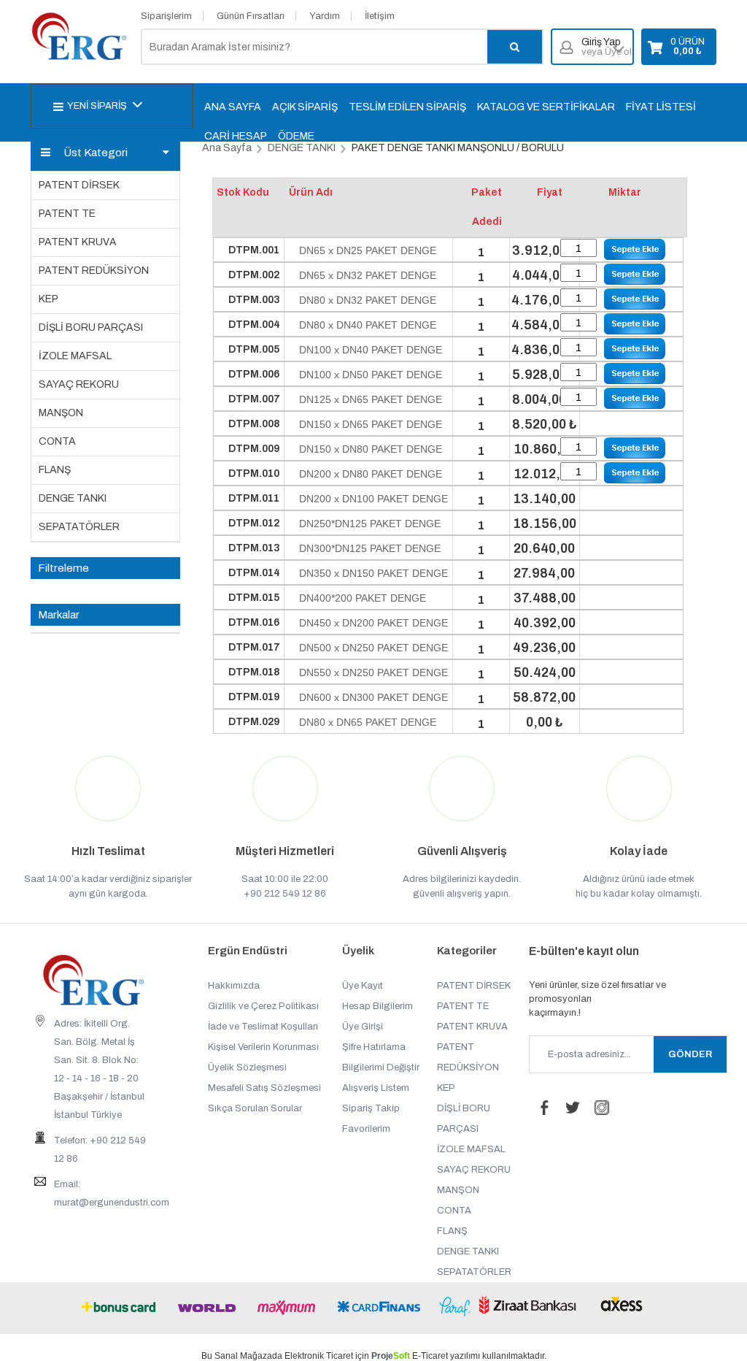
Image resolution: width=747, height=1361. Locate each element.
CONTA (57, 441)
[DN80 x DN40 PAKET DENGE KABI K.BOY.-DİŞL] (634, 323)
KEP (48, 299)
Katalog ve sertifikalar (546, 106)
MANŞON (61, 412)
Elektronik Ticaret (319, 1356)
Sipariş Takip (371, 1108)
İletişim (380, 16)
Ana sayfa (232, 106)
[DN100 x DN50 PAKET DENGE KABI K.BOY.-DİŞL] (634, 373)
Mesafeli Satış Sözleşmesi (264, 1088)
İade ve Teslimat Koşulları (263, 1026)
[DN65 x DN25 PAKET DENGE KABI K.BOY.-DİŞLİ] (634, 249)
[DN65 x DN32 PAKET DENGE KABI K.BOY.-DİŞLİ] (634, 274)
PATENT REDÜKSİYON (94, 270)
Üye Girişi (362, 1026)
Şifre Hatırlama (374, 1047)
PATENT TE (67, 213)
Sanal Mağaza (243, 1356)
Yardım (324, 16)
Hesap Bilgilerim (377, 1006)
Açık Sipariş (305, 106)
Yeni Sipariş (97, 106)
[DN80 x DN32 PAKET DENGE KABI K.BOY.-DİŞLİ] (634, 299)
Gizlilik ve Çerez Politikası (263, 1006)
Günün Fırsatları (251, 16)
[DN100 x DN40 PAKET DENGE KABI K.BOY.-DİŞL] (634, 348)
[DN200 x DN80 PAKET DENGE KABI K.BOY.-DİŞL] (634, 472)
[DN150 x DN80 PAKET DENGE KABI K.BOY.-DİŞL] (634, 448)
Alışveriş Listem (375, 1088)
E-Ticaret (430, 1356)
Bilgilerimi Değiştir (380, 1067)
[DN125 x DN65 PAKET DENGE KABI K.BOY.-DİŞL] (634, 398)
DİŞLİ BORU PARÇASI (91, 327)
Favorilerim (366, 1129)
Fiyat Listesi (661, 106)
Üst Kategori (95, 152)
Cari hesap (235, 136)
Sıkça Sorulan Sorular (255, 1108)
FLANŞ (55, 469)
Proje (390, 1356)
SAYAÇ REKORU (79, 384)
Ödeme (296, 136)
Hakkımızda (234, 986)
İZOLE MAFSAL (75, 355)
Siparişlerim (166, 16)
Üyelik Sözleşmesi (247, 1067)
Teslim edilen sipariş (407, 106)
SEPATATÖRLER (79, 526)
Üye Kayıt (362, 986)
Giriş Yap (606, 47)
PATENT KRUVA (78, 242)
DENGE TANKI (73, 498)
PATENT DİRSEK (79, 185)
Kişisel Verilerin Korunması (263, 1047)
